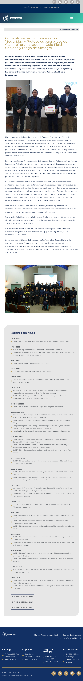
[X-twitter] (66, 2)
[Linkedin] (72, 2)
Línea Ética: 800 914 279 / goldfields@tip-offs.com (42, 7)
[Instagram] (54, 2)
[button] (72, 18)
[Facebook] (60, 2)
